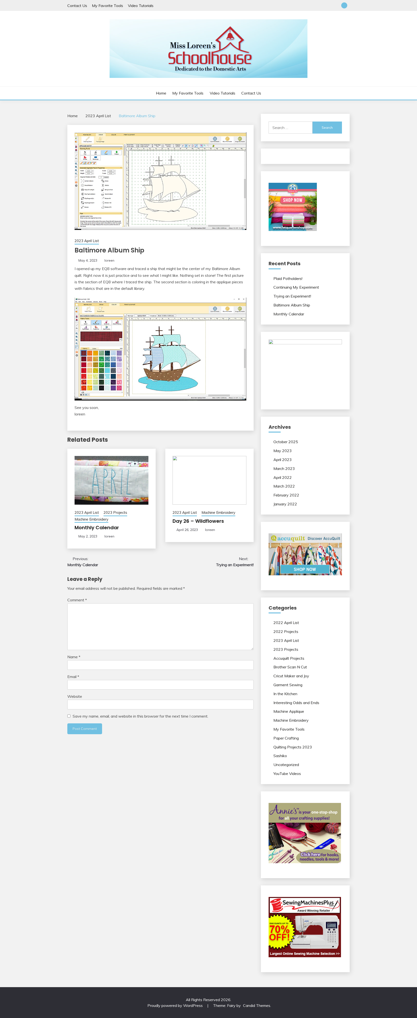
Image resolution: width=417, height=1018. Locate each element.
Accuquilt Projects (288, 658)
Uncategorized (286, 764)
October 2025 (285, 441)
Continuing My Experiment (296, 287)
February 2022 (286, 495)
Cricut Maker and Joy (291, 675)
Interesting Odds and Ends (296, 702)
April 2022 (282, 477)
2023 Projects (115, 512)
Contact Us (77, 5)
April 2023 (282, 459)
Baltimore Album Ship (291, 305)
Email (73, 676)
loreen (109, 260)
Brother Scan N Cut (290, 667)
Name (73, 656)
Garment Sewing (287, 684)
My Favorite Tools (107, 5)
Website (74, 696)
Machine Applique (288, 711)
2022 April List (286, 622)
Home (161, 93)
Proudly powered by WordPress (175, 1005)
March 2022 (284, 486)
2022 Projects (285, 631)
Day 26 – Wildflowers (198, 521)
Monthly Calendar (97, 527)
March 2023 (284, 468)
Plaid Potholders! (287, 278)
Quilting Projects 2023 (292, 747)
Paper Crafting (286, 738)
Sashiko (280, 755)
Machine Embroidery (91, 519)
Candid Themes (256, 1005)
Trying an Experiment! (292, 296)
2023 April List (87, 240)
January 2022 (285, 504)
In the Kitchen (285, 693)
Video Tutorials (140, 5)
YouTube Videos (287, 773)
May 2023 (282, 450)
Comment (77, 599)
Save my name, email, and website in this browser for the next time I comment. (140, 716)
